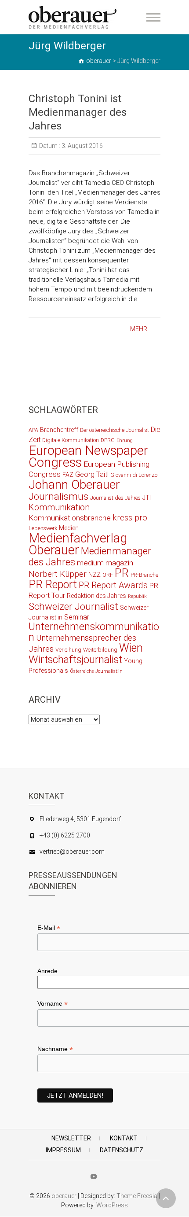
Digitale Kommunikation (70, 440)
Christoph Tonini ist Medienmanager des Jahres (78, 112)
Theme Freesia (136, 1195)
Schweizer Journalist (73, 606)
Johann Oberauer (74, 484)
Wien (131, 648)
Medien (69, 527)
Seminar (76, 617)
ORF (107, 575)
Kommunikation (59, 507)
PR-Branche (144, 575)
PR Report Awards (113, 585)
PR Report (53, 584)
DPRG (108, 440)
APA (33, 430)
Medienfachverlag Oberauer (78, 544)
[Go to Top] (166, 1198)
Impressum (63, 1150)
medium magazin (105, 562)
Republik (137, 596)
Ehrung (124, 440)
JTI (146, 497)
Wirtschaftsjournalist (75, 659)
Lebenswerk (43, 528)
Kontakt (124, 1138)
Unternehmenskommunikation (94, 632)
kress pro (130, 518)
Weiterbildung (100, 649)
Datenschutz (121, 1150)
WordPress (112, 1205)
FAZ (67, 474)
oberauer (63, 1195)
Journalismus (58, 496)
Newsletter (71, 1138)
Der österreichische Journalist (114, 430)
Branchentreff (59, 429)
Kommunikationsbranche (70, 517)
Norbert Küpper (58, 574)
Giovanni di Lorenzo (133, 475)
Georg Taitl (92, 474)
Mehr (138, 328)
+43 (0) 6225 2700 (65, 835)
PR (122, 572)
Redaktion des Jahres (96, 595)
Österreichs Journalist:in (96, 671)
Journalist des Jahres (115, 497)
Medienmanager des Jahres (90, 556)
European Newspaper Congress (88, 456)
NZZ (94, 574)
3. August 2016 (81, 145)
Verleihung (68, 649)
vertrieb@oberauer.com (72, 851)
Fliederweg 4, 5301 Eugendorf (80, 818)
